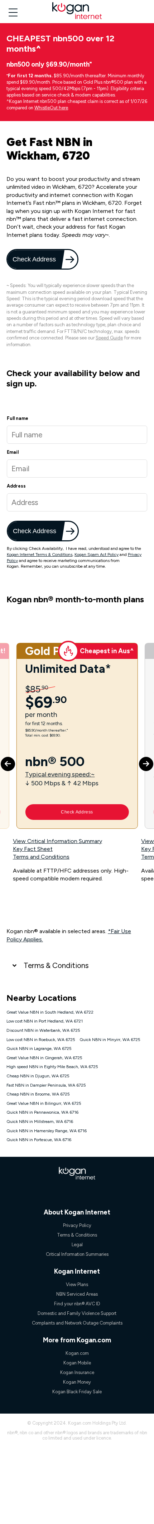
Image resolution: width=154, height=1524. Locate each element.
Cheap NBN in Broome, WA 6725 (38, 1094)
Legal (77, 1244)
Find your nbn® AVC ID (77, 1303)
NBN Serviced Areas (77, 1294)
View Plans (77, 1284)
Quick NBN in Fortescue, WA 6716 (38, 1139)
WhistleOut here (51, 107)
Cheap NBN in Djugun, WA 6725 (37, 1075)
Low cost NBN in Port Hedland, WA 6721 (44, 1021)
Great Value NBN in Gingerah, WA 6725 (44, 1057)
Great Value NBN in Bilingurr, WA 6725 (43, 1103)
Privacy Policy (77, 1225)
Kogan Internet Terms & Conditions (39, 554)
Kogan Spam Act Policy (96, 554)
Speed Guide (109, 337)
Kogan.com (77, 1353)
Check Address (34, 259)
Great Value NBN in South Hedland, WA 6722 (49, 1012)
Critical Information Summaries (77, 1254)
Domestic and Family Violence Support (77, 1313)
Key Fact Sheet (33, 849)
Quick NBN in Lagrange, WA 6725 (39, 1048)
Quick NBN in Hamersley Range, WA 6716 (46, 1130)
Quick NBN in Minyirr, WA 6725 (110, 1039)
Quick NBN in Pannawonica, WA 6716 (42, 1112)
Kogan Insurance (77, 1372)
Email (13, 452)
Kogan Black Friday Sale (77, 1391)
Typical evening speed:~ (60, 774)
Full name (17, 418)
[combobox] (77, 502)
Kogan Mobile (77, 1363)
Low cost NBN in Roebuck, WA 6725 (40, 1039)
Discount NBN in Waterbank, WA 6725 (43, 1030)
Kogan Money (77, 1382)
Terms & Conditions (56, 965)
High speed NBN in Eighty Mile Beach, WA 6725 (52, 1066)
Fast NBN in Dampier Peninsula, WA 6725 (46, 1085)
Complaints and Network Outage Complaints (77, 1323)
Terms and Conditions (41, 856)
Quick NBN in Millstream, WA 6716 (39, 1121)
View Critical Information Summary (57, 841)
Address (16, 486)
